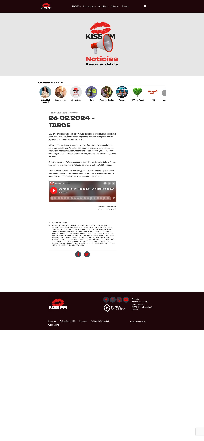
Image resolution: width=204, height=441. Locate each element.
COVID (76, 229)
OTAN (63, 239)
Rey (107, 241)
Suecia (63, 243)
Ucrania (95, 243)
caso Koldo (89, 227)
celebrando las (65, 173)
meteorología (58, 237)
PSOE (96, 241)
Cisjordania (100, 227)
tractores (86, 243)
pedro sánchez (94, 239)
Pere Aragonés (108, 239)
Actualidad (102, 6)
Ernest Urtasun (67, 231)
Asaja (73, 225)
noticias (56, 239)
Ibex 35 (69, 233)
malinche (110, 235)
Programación (88, 6)
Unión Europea (64, 245)
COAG (110, 227)
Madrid (87, 235)
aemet (54, 225)
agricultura (64, 225)
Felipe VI (98, 231)
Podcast (86, 241)
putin (102, 241)
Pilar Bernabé (58, 241)
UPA (74, 245)
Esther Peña (81, 231)
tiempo (77, 243)
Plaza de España (73, 241)
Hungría (61, 233)
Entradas (125, 6)
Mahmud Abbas (98, 235)
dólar (82, 229)
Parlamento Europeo (76, 239)
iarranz (75, 113)
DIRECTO (75, 6)
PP (92, 241)
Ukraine (103, 243)
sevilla (55, 243)
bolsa (100, 225)
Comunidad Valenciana (62, 229)
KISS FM (63, 235)
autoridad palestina (87, 225)
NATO (103, 237)
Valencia (81, 245)
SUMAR (70, 243)
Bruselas (78, 227)
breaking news (66, 227)
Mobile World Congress (77, 237)
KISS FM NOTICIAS (59, 222)
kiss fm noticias (75, 235)
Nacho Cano (94, 237)
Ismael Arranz (80, 233)
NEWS (108, 237)
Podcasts (114, 6)
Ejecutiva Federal (95, 229)
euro (90, 231)
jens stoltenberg (96, 233)
